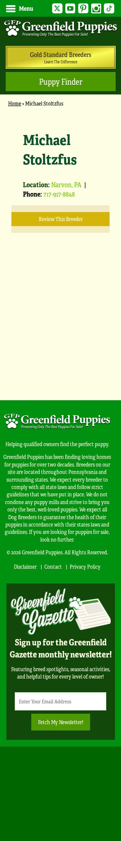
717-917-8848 (59, 194)
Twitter (57, 8)
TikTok (109, 8)
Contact (53, 566)
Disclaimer (25, 566)
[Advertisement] (60, 326)
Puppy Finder (60, 81)
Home (14, 103)
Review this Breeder (61, 219)
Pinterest (83, 8)
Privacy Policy (85, 566)
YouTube (70, 8)
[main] (60, 250)
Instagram (96, 8)
